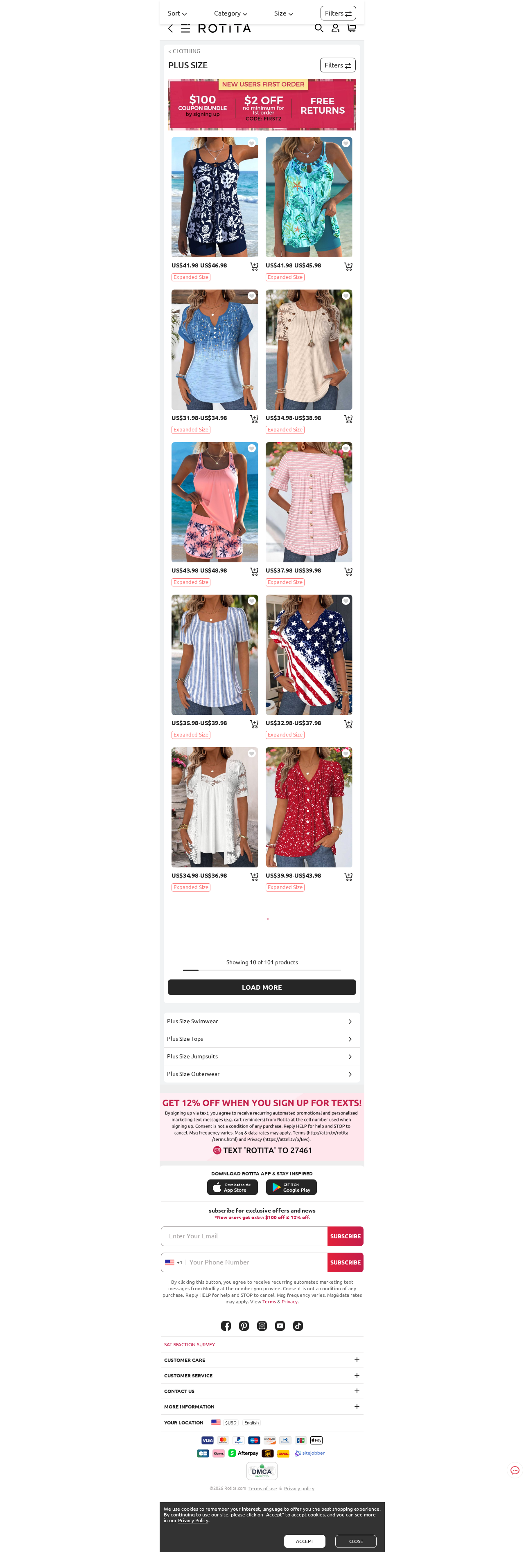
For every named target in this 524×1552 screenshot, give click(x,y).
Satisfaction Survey (189, 1344)
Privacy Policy (193, 1520)
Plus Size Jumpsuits (192, 1056)
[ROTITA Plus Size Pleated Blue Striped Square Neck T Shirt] (215, 655)
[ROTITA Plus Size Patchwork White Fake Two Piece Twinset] (215, 807)
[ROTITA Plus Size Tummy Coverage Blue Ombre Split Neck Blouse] (215, 350)
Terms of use (262, 1488)
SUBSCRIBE (345, 1236)
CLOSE (356, 1541)
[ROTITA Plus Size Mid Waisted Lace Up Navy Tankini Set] (215, 197)
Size (280, 13)
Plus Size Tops (185, 1038)
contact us (179, 1391)
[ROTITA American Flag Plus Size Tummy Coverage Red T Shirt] (309, 655)
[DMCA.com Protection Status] (262, 1471)
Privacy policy (299, 1488)
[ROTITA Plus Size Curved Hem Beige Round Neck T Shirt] (309, 350)
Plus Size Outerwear (193, 1074)
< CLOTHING (184, 51)
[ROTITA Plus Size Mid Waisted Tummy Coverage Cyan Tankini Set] (309, 197)
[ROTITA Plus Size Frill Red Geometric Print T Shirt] (309, 807)
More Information (189, 1406)
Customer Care (184, 1360)
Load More (262, 987)
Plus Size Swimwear (192, 1021)
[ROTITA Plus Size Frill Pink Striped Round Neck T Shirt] (309, 502)
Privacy (290, 1301)
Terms (269, 1301)
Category (227, 13)
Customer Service (188, 1375)
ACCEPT (305, 1541)
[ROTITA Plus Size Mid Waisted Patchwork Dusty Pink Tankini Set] (215, 502)
